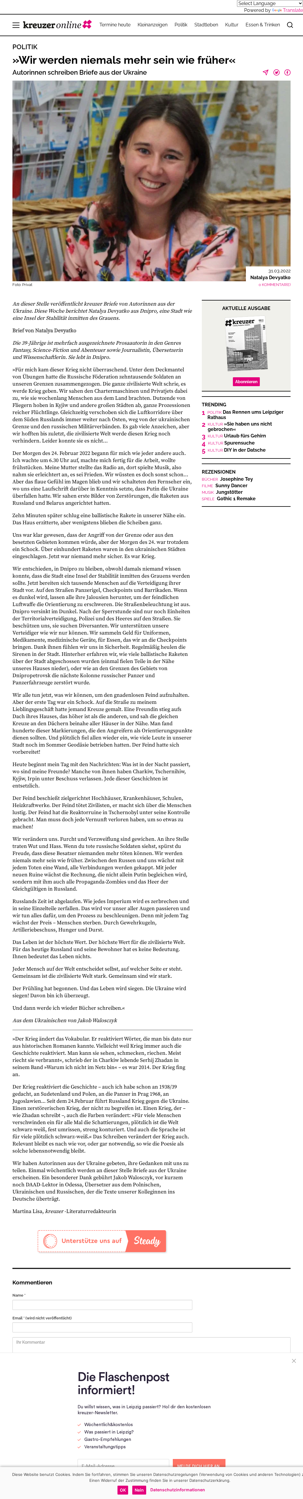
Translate (293, 10)
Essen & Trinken (263, 25)
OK (123, 1489)
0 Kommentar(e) (275, 284)
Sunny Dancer (224, 485)
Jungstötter (222, 492)
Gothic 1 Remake (229, 498)
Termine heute (114, 25)
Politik (181, 25)
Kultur (231, 25)
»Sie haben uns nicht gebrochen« (240, 426)
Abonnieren (246, 381)
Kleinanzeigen (152, 25)
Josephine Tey (227, 479)
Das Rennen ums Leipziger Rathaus (245, 415)
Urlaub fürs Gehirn (237, 436)
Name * (18, 1295)
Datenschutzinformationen (177, 1489)
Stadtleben (206, 25)
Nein (139, 1489)
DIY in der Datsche (237, 450)
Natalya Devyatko (270, 277)
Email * (42, 1318)
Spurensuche (231, 443)
